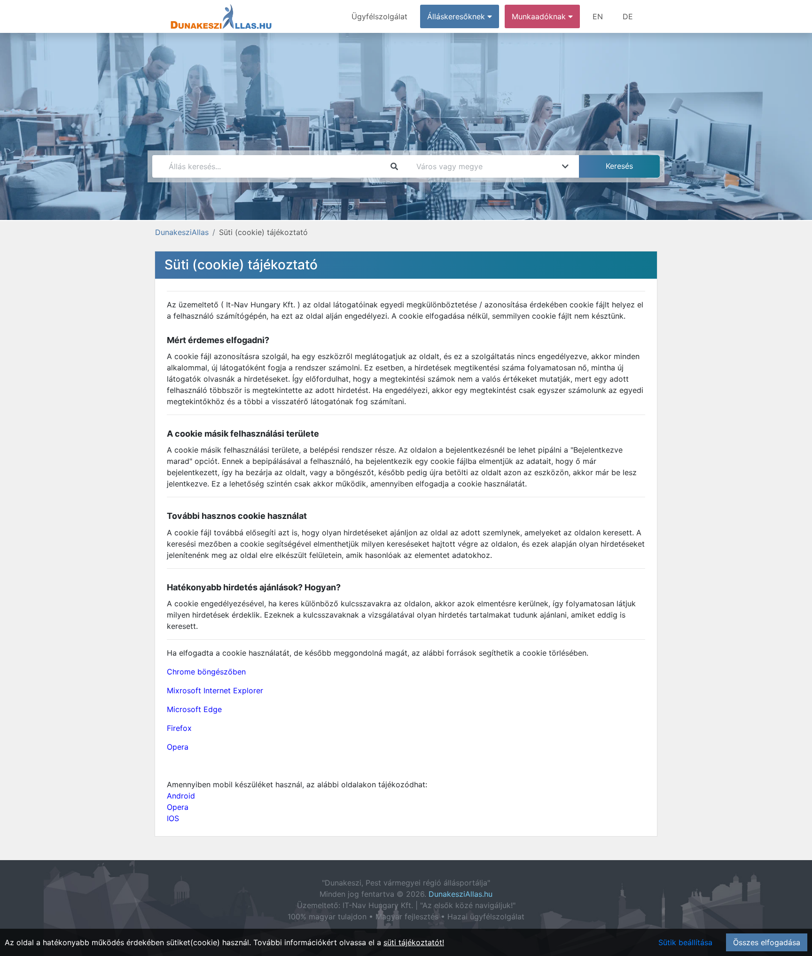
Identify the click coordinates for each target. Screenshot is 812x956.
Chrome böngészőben (206, 671)
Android (181, 795)
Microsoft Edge (194, 709)
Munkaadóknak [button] (540, 16)
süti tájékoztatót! (413, 942)
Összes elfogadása (766, 942)
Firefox (179, 728)
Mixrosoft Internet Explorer (215, 690)
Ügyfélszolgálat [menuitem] (379, 16)
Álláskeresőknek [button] (457, 16)
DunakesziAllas (182, 232)
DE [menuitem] (628, 16)
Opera (177, 747)
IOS (173, 818)
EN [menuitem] (598, 16)
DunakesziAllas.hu (460, 894)
